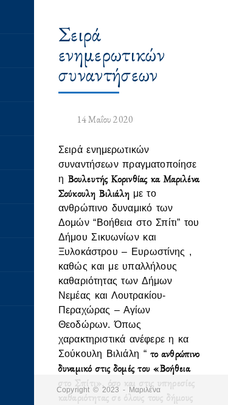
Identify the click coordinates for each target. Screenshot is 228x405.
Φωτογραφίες (17, 187)
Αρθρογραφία (17, 119)
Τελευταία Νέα (17, 221)
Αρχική (17, 17)
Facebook (17, 255)
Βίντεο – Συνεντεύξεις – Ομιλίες (17, 153)
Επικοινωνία (17, 289)
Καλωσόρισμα (17, 51)
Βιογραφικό (17, 85)
